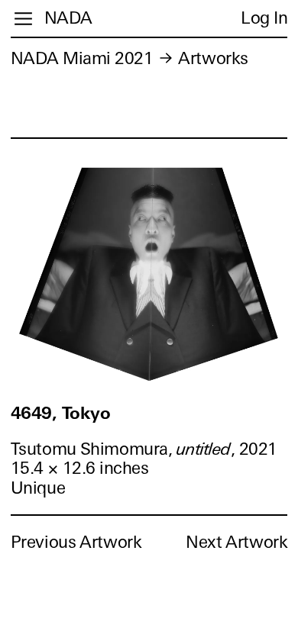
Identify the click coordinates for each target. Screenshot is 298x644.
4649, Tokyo (61, 413)
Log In (264, 18)
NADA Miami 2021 (82, 58)
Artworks (213, 58)
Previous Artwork (76, 542)
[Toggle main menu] (23, 18)
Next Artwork (236, 542)
